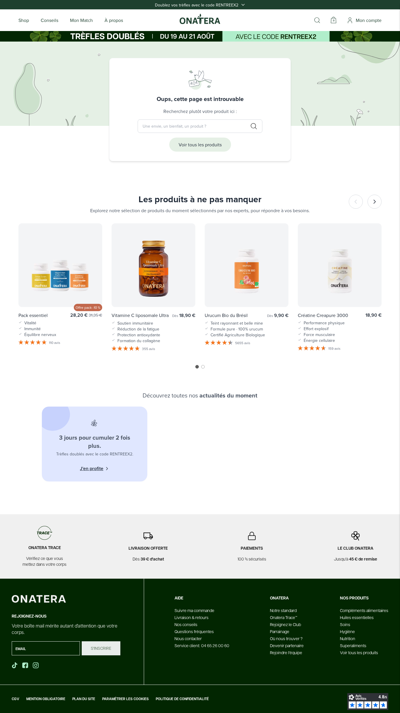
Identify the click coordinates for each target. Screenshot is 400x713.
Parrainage (279, 631)
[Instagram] (36, 665)
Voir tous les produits (200, 144)
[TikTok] (15, 665)
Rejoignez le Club (285, 624)
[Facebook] (25, 665)
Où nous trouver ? (286, 638)
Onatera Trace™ (283, 617)
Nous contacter (188, 638)
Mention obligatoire (45, 699)
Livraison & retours (191, 617)
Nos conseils (186, 624)
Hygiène (347, 631)
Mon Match (81, 20)
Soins (345, 624)
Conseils (49, 20)
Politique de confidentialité (182, 699)
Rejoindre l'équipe (286, 652)
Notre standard (283, 610)
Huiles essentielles (357, 617)
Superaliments (353, 645)
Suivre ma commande (194, 610)
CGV (15, 699)
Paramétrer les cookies (125, 699)
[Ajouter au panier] (92, 294)
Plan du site (83, 699)
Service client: (202, 645)
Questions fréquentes (194, 631)
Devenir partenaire (287, 645)
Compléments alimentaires (364, 610)
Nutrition (347, 638)
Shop (23, 20)
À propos (114, 20)
